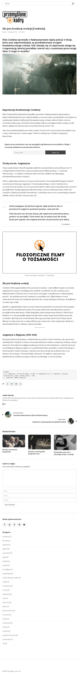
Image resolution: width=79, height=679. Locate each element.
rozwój (4, 590)
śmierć (4, 606)
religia (4, 582)
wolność (5, 631)
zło (5, 32)
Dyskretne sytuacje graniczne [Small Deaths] (49, 422)
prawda (5, 565)
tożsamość (6, 623)
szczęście (5, 615)
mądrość (5, 545)
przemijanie (6, 569)
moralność (6, 553)
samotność (6, 594)
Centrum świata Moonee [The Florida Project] (30, 415)
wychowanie (6, 639)
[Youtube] (9, 524)
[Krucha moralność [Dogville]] (13, 441)
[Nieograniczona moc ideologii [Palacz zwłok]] (65, 442)
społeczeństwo (7, 610)
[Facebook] (4, 524)
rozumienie (6, 586)
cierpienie (5, 536)
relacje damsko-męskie (10, 578)
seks (4, 598)
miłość (4, 549)
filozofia (5, 541)
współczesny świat (8, 635)
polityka (5, 561)
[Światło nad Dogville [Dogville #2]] (39, 442)
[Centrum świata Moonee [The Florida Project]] (8, 414)
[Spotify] (19, 524)
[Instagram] (14, 524)
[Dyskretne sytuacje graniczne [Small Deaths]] (71, 421)
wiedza (4, 627)
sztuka (4, 619)
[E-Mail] (24, 524)
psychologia (6, 573)
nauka (4, 557)
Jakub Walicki (8, 395)
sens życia (5, 602)
